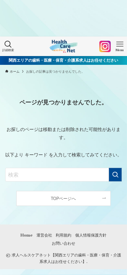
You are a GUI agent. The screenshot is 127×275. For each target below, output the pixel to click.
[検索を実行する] (115, 174)
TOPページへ (63, 198)
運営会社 (44, 235)
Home (27, 235)
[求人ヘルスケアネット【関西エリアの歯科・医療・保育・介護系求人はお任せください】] (63, 46)
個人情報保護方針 (90, 235)
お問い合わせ (63, 243)
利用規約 (63, 235)
